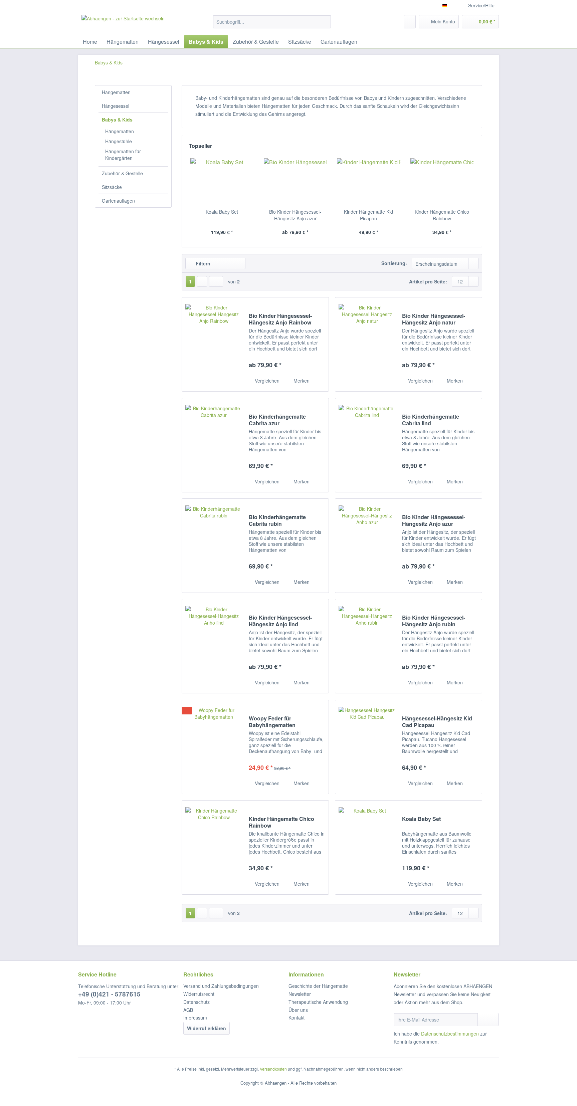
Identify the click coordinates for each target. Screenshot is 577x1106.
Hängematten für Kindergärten (123, 154)
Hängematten (116, 92)
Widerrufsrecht (198, 993)
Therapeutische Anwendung (318, 1002)
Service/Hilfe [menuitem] (481, 5)
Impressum (195, 1017)
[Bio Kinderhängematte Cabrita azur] (213, 445)
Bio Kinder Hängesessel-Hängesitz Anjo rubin (433, 621)
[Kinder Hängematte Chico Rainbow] (442, 181)
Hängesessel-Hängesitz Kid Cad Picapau (437, 721)
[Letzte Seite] (216, 281)
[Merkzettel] (410, 21)
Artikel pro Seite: (428, 281)
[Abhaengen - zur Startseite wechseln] (123, 23)
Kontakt (296, 1017)
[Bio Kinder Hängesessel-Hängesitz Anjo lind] (213, 646)
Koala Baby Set (222, 211)
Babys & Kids (117, 119)
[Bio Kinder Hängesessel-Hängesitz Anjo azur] (295, 181)
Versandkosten (273, 1069)
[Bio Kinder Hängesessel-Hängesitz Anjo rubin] (367, 646)
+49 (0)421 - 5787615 (109, 994)
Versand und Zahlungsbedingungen (221, 985)
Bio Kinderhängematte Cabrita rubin (277, 520)
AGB (188, 1010)
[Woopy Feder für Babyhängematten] (213, 747)
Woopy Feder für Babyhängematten (272, 721)
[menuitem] (272, 25)
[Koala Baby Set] (222, 181)
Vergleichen (266, 380)
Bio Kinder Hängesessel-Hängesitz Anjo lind (280, 621)
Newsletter (299, 993)
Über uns (298, 1010)
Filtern (202, 263)
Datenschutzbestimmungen (450, 1033)
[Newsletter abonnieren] (488, 1019)
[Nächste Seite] (202, 281)
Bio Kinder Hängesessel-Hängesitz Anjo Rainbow (280, 319)
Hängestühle (118, 141)
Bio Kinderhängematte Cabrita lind (430, 420)
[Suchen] (325, 21)
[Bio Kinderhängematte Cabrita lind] (367, 445)
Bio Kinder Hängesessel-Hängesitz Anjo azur (295, 215)
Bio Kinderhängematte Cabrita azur (277, 420)
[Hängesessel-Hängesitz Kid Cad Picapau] (367, 747)
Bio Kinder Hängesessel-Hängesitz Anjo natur (433, 319)
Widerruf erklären (206, 1028)
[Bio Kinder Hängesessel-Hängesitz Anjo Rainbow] (213, 344)
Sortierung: (394, 263)
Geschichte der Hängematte (318, 985)
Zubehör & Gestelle (122, 173)
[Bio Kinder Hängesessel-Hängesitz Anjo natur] (367, 344)
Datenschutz (196, 1002)
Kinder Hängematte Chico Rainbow (442, 215)
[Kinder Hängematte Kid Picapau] (368, 181)
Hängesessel (115, 105)
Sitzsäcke (112, 187)
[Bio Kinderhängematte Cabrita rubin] (213, 545)
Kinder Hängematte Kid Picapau (368, 215)
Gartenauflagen (118, 200)
